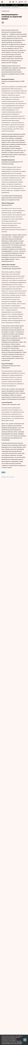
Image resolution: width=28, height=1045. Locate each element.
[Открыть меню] (25, 2)
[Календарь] (10, 2)
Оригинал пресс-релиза (8, 477)
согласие (13, 1039)
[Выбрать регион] (16, 2)
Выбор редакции (6, 7)
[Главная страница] (2, 2)
